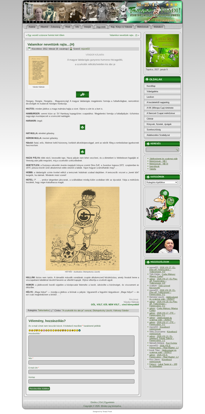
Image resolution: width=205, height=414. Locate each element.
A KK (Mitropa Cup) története (160, 108)
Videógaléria (152, 91)
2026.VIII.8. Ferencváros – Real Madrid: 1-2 (164, 346)
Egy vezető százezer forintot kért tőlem (46, 35)
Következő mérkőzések (159, 328)
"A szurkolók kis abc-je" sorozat (76, 310)
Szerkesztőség (154, 129)
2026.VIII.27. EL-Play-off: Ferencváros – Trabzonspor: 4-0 (162, 269)
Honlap (32, 377)
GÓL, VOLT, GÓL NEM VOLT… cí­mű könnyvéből (115, 304)
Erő (101, 402)
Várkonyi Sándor (121, 310)
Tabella (152, 169)
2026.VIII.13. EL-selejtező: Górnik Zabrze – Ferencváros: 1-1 (161, 338)
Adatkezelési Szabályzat (158, 135)
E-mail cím (34, 368)
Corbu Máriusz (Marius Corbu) (162, 275)
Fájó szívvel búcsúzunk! (159, 286)
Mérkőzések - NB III (158, 164)
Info (77, 27)
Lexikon (150, 97)
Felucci (152, 364)
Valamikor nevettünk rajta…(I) (123, 35)
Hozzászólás (35, 333)
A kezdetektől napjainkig (158, 102)
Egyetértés (109, 402)
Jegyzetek (101, 27)
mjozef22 (85, 49)
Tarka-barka (43, 310)
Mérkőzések (143, 27)
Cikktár (150, 119)
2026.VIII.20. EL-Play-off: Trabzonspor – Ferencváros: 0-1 (162, 292)
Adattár (32, 27)
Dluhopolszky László (102, 310)
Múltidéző (158, 27)
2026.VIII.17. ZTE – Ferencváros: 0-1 (162, 314)
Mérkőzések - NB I (158, 161)
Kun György (171, 343)
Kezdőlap (151, 86)
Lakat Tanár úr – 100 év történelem (163, 365)
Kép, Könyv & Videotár (121, 27)
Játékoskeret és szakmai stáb (163, 158)
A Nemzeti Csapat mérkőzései (161, 113)
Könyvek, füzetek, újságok (159, 124)
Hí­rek (67, 27)
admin (152, 279)
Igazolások (154, 166)
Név (31, 358)
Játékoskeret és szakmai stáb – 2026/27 (163, 298)
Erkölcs (94, 402)
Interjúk (87, 27)
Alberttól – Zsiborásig (50, 27)
